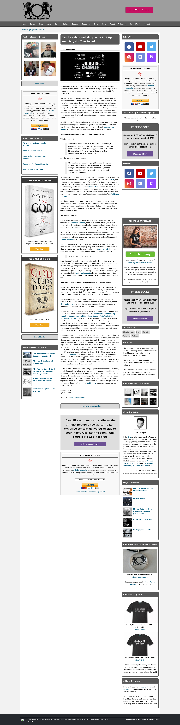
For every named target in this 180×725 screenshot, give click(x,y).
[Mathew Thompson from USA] (31, 76)
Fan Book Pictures (31, 37)
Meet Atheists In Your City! (34, 169)
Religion (126, 336)
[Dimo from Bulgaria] (48, 57)
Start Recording (140, 254)
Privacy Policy (154, 719)
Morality (145, 332)
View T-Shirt (140, 629)
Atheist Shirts (129, 594)
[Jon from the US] (48, 76)
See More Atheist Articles (90, 406)
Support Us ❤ (135, 24)
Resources (86, 24)
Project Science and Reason (138, 462)
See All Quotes (144, 383)
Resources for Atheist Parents (35, 164)
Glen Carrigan (128, 332)
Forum (32, 24)
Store (96, 24)
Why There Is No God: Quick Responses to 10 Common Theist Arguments (44, 371)
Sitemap (129, 719)
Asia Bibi (108, 316)
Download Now (140, 153)
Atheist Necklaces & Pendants (136, 544)
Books (104, 24)
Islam (138, 332)
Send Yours (39, 84)
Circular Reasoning (141, 498)
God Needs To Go (39, 258)
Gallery (66, 24)
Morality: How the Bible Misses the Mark (143, 489)
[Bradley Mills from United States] (31, 57)
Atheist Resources (31, 138)
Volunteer (122, 24)
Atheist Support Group (32, 151)
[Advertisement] (39, 416)
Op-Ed (57, 24)
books (143, 687)
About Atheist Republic (139, 10)
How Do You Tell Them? (142, 519)
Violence (135, 336)
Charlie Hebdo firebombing (104, 313)
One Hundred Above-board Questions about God (44, 354)
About (112, 24)
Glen (129, 437)
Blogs (41, 24)
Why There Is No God (40, 180)
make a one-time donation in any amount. (91, 492)
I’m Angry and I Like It (142, 530)
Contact (147, 24)
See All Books (39, 337)
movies (126, 689)
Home (24, 24)
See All (43, 37)
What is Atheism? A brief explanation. (43, 362)
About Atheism (29, 347)
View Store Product (140, 577)
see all (43, 138)
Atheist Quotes (130, 383)
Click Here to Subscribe (90, 444)
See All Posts (42, 348)
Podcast (75, 24)
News (49, 24)
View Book (40, 249)
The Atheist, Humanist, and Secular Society (138, 464)
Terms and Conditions (140, 719)
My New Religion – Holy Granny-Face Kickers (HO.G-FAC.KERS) (142, 511)
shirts (149, 687)
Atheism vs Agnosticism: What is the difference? (43, 379)
